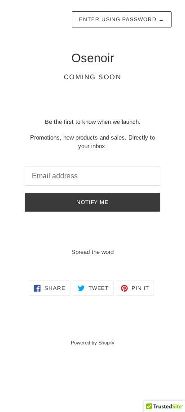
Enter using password (121, 19)
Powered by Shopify (93, 342)
